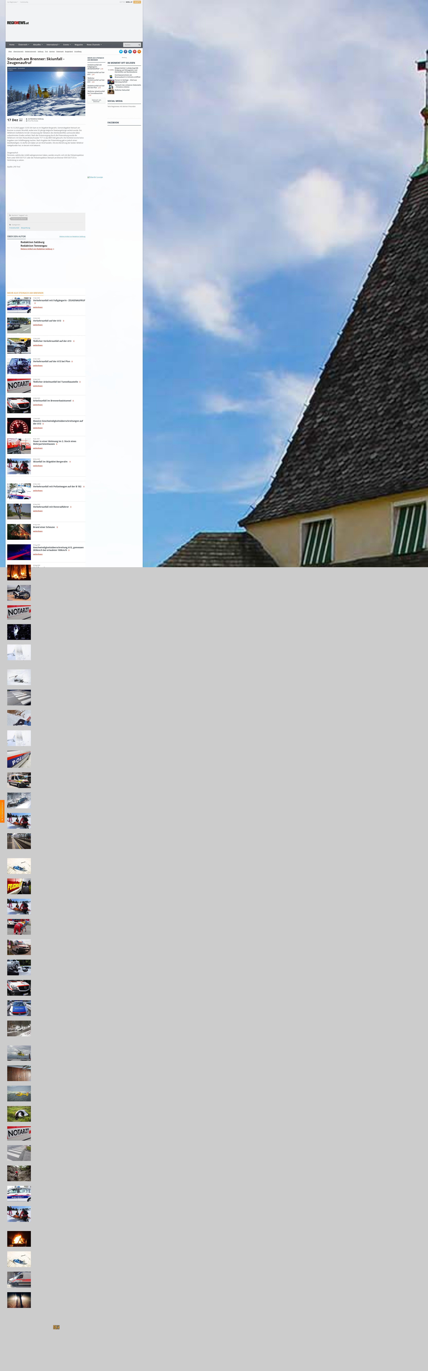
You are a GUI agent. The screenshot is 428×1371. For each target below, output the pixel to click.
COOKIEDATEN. (18, 1343)
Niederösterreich (30, 51)
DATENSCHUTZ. (110, 1341)
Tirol (46, 51)
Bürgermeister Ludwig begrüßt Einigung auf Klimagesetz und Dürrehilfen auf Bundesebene (126, 70)
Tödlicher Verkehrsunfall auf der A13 (96, 80)
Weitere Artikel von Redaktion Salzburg (72, 236)
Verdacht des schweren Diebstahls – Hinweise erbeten (128, 86)
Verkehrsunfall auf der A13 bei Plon (96, 87)
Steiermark (60, 51)
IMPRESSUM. (108, 1336)
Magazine (79, 44)
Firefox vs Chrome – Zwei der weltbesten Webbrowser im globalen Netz (76, 1327)
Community (24, 2)
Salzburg (40, 51)
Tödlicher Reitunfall (122, 90)
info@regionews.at (20, 1330)
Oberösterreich (18, 51)
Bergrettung (25, 228)
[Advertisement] (99, 22)
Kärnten (52, 51)
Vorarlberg (77, 51)
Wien (10, 51)
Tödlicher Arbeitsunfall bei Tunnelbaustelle (96, 92)
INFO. (104, 1354)
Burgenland (69, 51)
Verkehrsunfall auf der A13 (96, 73)
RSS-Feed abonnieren (2, 810)
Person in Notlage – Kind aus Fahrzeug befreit (126, 81)
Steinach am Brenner (19, 219)
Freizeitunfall (14, 228)
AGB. (104, 1345)
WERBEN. (106, 1349)
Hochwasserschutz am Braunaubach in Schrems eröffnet (127, 76)
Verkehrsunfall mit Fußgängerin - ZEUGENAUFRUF (94, 67)
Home (11, 44)
